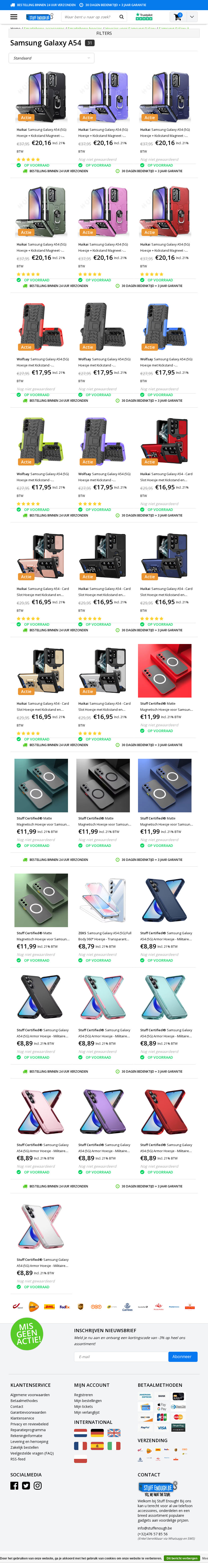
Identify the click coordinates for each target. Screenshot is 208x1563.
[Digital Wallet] (161, 1406)
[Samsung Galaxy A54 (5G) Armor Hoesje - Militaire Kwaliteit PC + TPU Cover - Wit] (41, 1227)
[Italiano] (114, 1448)
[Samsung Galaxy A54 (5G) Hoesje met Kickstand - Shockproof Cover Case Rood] (41, 326)
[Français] (80, 1448)
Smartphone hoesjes (85, 28)
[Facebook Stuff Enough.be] (14, 1487)
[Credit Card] (178, 1396)
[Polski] (80, 1461)
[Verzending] (140, 1450)
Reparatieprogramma (28, 1429)
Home (15, 28)
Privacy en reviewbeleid (29, 1424)
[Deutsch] (97, 1435)
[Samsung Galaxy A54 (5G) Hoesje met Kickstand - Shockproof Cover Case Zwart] (103, 326)
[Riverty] (178, 1427)
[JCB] (161, 1417)
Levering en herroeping (29, 1441)
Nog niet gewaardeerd (97, 159)
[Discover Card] (145, 1417)
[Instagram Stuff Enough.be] (38, 1487)
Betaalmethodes (24, 1400)
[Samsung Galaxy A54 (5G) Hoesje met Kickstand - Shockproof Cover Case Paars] (103, 441)
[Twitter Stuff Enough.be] (26, 1487)
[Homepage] (39, 17)
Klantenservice (22, 1418)
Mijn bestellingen (88, 1400)
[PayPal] (145, 1427)
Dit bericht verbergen (182, 1558)
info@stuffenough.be (155, 1528)
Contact (16, 1406)
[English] (114, 1435)
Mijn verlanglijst (87, 1412)
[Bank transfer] (161, 1396)
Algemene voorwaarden (30, 1394)
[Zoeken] (121, 16)
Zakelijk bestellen (24, 1447)
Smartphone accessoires (44, 28)
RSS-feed (17, 1459)
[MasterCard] (178, 1417)
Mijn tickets (83, 1406)
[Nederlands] (80, 1435)
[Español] (97, 1448)
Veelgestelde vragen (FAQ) (32, 1453)
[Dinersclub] (178, 1406)
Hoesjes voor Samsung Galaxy (130, 28)
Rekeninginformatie (26, 1435)
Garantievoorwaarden (28, 1412)
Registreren (83, 1394)
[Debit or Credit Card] (145, 1406)
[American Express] (145, 1396)
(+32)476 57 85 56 (166, 1536)
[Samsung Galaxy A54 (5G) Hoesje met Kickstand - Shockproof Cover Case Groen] (41, 441)
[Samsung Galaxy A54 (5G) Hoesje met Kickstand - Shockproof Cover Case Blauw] (165, 326)
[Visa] (161, 1427)
